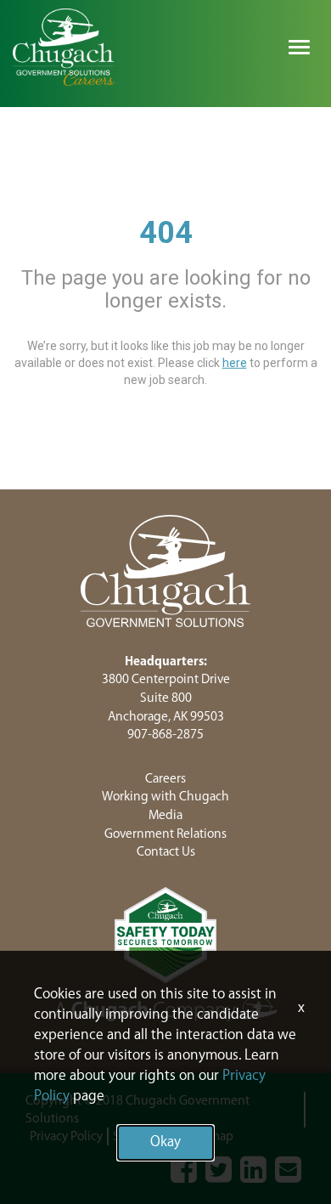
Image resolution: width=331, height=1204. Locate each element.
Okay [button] (165, 1142)
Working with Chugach (165, 796)
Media (165, 815)
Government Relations (165, 834)
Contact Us (166, 852)
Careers (165, 779)
